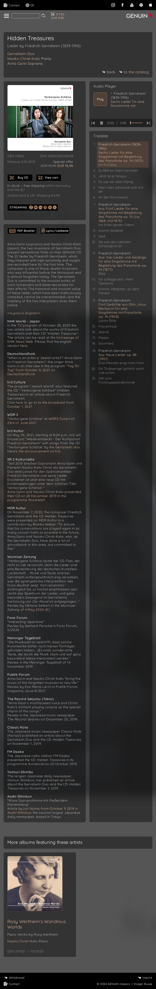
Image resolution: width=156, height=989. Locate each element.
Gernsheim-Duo (21, 53)
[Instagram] (113, 4)
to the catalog (136, 72)
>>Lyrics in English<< (24, 313)
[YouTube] (132, 4)
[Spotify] (141, 4)
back (111, 72)
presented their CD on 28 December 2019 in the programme (44, 496)
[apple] (150, 4)
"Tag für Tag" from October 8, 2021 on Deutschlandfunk (43, 370)
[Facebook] (122, 4)
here (23, 346)
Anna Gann (25, 63)
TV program (27, 325)
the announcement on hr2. (40, 451)
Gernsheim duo (67, 447)
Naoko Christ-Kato (29, 58)
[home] (6, 16)
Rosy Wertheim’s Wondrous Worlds (36, 924)
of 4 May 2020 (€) (35, 609)
